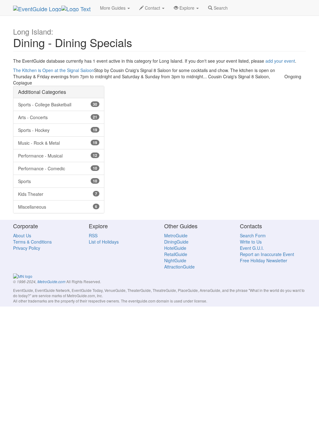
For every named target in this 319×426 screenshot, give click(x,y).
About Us (22, 235)
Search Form (253, 235)
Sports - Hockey (57, 130)
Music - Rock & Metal (57, 143)
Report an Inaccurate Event (267, 254)
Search (220, 8)
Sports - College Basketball (57, 104)
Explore (187, 8)
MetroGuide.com (51, 281)
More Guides (113, 8)
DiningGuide (176, 242)
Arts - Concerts (57, 117)
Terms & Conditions (32, 242)
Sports (57, 181)
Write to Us (251, 242)
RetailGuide (175, 254)
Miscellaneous (57, 207)
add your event (280, 61)
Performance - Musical (57, 155)
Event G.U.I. (252, 248)
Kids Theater (57, 194)
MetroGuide (176, 235)
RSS (93, 235)
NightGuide (175, 260)
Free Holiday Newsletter (263, 260)
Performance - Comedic (57, 168)
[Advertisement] (159, 125)
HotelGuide (175, 248)
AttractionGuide (179, 267)
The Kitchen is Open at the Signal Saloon (53, 70)
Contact (152, 8)
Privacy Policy (26, 248)
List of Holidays (104, 242)
